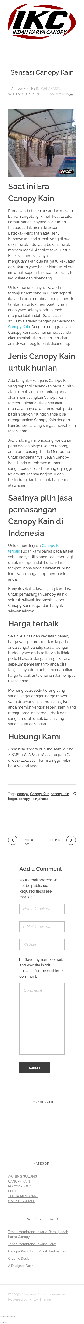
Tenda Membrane (23, 1196)
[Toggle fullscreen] (9, 1316)
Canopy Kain (58, 94)
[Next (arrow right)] (5, 1322)
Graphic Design (20, 1258)
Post (12, 1191)
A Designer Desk (20, 1266)
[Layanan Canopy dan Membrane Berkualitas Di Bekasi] (42, 22)
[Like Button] (71, 95)
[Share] (5, 1316)
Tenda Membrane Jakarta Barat (32, 1244)
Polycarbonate (21, 1186)
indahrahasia (48, 88)
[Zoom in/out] (13, 1316)
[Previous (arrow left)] (2, 1322)
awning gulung (22, 1176)
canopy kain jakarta (33, 799)
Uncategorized (21, 1201)
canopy (23, 794)
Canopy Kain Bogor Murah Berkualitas (37, 1251)
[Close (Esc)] (2, 1316)
